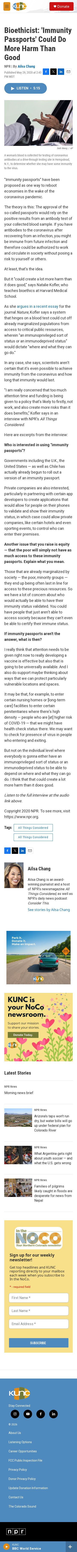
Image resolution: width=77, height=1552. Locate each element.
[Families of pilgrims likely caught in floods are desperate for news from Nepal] (18, 1188)
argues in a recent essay (37, 306)
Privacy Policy (18, 1469)
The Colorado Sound (22, 1506)
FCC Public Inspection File (25, 1460)
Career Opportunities (23, 1451)
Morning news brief (18, 1093)
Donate (63, 6)
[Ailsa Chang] (14, 875)
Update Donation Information (28, 1488)
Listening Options (20, 1442)
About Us (15, 1433)
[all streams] (71, 1546)
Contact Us (16, 1497)
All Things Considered (33, 827)
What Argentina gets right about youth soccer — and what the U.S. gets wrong (53, 1158)
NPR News (10, 1086)
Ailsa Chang (26, 66)
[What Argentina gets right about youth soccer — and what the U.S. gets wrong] (18, 1155)
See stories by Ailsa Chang (49, 909)
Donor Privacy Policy (22, 1479)
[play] (6, 1547)
